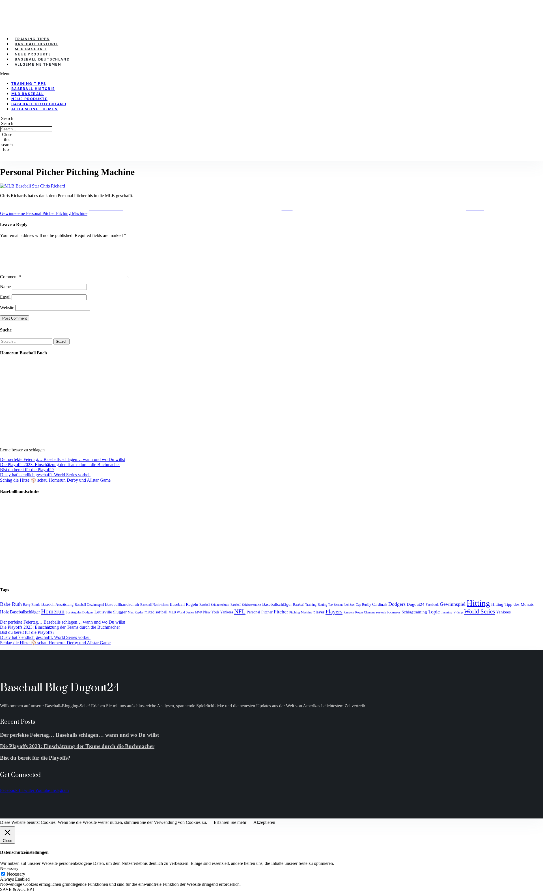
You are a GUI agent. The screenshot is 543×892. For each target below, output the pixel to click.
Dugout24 (416, 604)
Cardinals (379, 604)
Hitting (478, 602)
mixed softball (156, 612)
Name (5, 286)
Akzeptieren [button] (264, 822)
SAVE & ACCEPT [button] (17, 889)
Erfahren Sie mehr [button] (230, 822)
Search (7, 123)
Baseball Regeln (184, 604)
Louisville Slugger (110, 612)
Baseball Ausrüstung (57, 604)
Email (5, 297)
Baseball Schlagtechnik (214, 604)
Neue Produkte (33, 54)
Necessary (16, 874)
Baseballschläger (277, 604)
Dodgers (397, 604)
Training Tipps (32, 38)
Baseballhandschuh (122, 604)
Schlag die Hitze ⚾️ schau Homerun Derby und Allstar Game (55, 480)
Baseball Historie (36, 44)
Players (334, 611)
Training (446, 612)
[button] (155, 73)
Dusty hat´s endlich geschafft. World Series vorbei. (45, 474)
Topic (434, 612)
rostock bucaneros (388, 612)
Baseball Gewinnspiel (89, 605)
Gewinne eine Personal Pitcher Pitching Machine (43, 213)
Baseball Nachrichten (154, 605)
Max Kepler (135, 612)
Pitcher (281, 612)
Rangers (349, 612)
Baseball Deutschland (42, 59)
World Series (479, 611)
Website (7, 307)
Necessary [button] (9, 868)
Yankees (503, 611)
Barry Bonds (31, 605)
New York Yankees (218, 612)
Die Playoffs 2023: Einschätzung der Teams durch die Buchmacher (60, 464)
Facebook (432, 605)
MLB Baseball (31, 49)
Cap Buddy (363, 605)
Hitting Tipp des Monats (512, 604)
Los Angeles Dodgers (79, 612)
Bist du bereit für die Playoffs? (27, 469)
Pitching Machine (300, 612)
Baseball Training (304, 605)
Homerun (52, 611)
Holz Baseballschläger (20, 612)
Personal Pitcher (260, 612)
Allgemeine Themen (38, 64)
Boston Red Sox (344, 604)
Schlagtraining (414, 612)
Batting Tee (325, 605)
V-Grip (458, 612)
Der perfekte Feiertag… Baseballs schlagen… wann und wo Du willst (62, 459)
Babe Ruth (11, 604)
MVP (198, 612)
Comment (10, 276)
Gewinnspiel (453, 604)
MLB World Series (181, 612)
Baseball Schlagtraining (245, 604)
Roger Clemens (365, 612)
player (318, 612)
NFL (239, 611)
